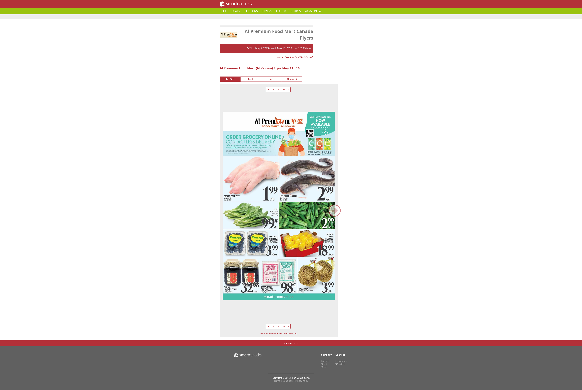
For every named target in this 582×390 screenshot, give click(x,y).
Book (250, 79)
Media (324, 367)
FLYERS (267, 11)
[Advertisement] (275, 17)
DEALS (236, 11)
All (271, 79)
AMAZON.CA (313, 11)
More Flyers (294, 57)
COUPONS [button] (251, 11)
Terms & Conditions (283, 380)
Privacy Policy (301, 380)
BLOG (223, 11)
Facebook (341, 361)
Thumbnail (292, 79)
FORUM (281, 11)
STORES (296, 11)
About (324, 364)
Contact (325, 361)
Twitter (341, 364)
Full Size (230, 79)
